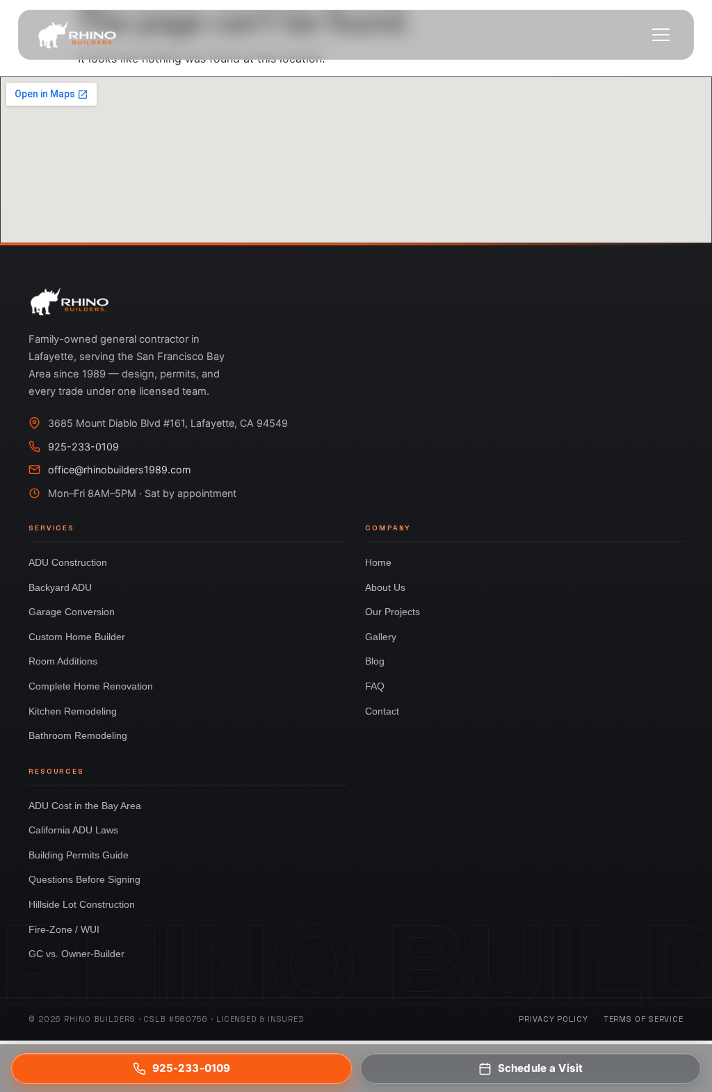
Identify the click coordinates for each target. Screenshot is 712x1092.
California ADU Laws (73, 830)
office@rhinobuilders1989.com (119, 469)
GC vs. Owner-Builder (76, 953)
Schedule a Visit (540, 1068)
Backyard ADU (60, 587)
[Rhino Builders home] (77, 34)
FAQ (375, 686)
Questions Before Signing (84, 879)
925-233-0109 (83, 447)
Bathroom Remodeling (78, 735)
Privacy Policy (553, 1019)
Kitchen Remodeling (73, 711)
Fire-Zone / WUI (64, 929)
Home (378, 562)
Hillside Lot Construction (82, 904)
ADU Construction (68, 562)
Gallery (380, 636)
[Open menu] (660, 34)
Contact (382, 711)
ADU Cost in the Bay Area (85, 805)
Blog (375, 661)
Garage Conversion (72, 611)
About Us (385, 587)
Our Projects (392, 611)
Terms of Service (643, 1019)
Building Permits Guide (79, 855)
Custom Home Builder (77, 636)
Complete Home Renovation (91, 686)
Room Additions (63, 661)
